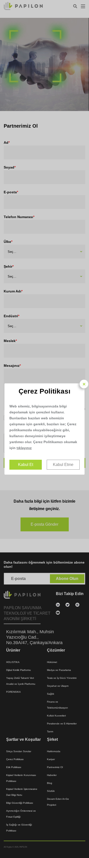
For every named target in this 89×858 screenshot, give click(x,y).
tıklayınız (24, 448)
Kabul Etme (63, 464)
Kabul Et (25, 464)
